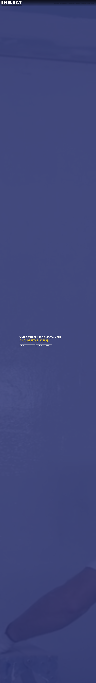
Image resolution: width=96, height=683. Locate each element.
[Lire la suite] (48, 679)
